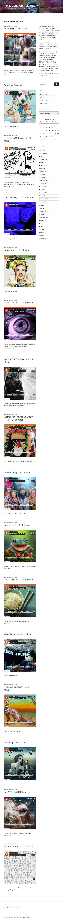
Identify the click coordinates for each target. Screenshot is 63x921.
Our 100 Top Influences (45, 100)
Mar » (55, 139)
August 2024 (42, 162)
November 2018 (43, 199)
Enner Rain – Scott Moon (16, 28)
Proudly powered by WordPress (20, 917)
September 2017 (43, 217)
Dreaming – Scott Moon (15, 742)
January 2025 (42, 156)
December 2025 (43, 153)
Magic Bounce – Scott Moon (18, 634)
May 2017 (41, 229)
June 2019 (42, 190)
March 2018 (42, 211)
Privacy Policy (43, 103)
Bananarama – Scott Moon (17, 250)
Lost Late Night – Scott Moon (18, 197)
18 (58, 130)
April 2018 (42, 208)
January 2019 (42, 196)
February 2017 (43, 238)
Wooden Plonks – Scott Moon (18, 846)
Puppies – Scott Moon (14, 85)
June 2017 (42, 226)
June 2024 (42, 165)
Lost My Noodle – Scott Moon (18, 579)
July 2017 (41, 223)
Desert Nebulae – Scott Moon (18, 302)
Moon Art (41, 97)
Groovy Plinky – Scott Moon (17, 472)
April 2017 (41, 232)
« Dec (43, 139)
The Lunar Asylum (21, 6)
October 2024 (43, 159)
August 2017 (42, 220)
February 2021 (43, 183)
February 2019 (43, 193)
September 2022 (43, 180)
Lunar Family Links (44, 94)
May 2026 (42, 150)
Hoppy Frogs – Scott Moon (17, 525)
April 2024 (42, 168)
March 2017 (42, 235)
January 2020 (42, 186)
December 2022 (43, 177)
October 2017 (43, 214)
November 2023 (43, 174)
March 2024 (42, 171)
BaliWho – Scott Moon (15, 792)
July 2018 (41, 205)
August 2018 (42, 202)
